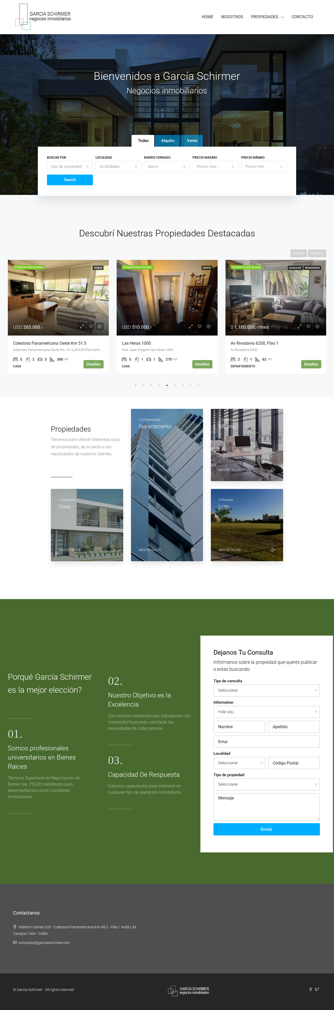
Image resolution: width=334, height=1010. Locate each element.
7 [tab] (182, 385)
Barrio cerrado (157, 157)
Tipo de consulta (227, 681)
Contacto (302, 16)
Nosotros (232, 16)
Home (207, 16)
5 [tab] (167, 385)
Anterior (298, 253)
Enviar (266, 829)
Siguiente (317, 253)
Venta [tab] (192, 140)
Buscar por (56, 157)
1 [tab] (135, 385)
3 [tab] (151, 385)
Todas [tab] (143, 140)
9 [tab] (198, 385)
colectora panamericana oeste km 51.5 (49, 343)
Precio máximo (205, 157)
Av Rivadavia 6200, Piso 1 (254, 343)
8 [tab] (190, 385)
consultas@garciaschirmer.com (44, 943)
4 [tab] (159, 385)
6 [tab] (174, 385)
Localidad (104, 157)
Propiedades (264, 16)
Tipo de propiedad (228, 775)
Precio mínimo (253, 157)
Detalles (93, 364)
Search (70, 179)
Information (223, 702)
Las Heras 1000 (136, 343)
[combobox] (70, 166)
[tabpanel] (58, 317)
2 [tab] (143, 385)
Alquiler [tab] (168, 140)
